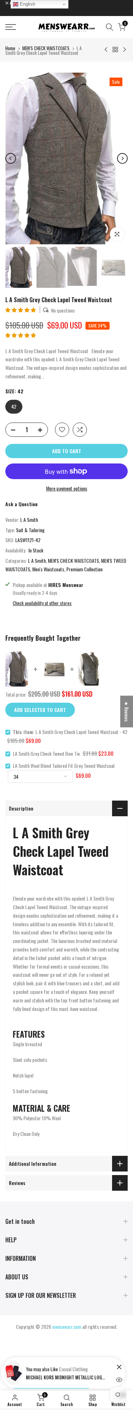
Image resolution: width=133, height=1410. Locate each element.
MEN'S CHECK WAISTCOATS (46, 48)
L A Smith (29, 519)
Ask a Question (21, 504)
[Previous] (10, 158)
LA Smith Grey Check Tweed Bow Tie (46, 753)
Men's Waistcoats (48, 569)
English (26, 4)
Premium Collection (84, 569)
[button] (21, 309)
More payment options (66, 488)
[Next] (122, 158)
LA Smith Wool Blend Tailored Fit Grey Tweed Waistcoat (64, 765)
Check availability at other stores (42, 603)
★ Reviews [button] (127, 711)
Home (10, 48)
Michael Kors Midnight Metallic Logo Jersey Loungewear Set (66, 1377)
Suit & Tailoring (30, 530)
